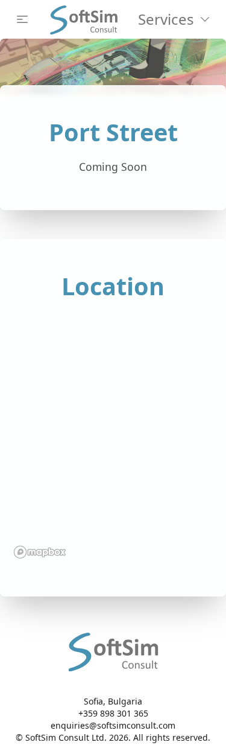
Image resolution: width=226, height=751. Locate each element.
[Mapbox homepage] (39, 552)
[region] (113, 437)
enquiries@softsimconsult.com (113, 725)
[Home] (84, 19)
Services (166, 19)
